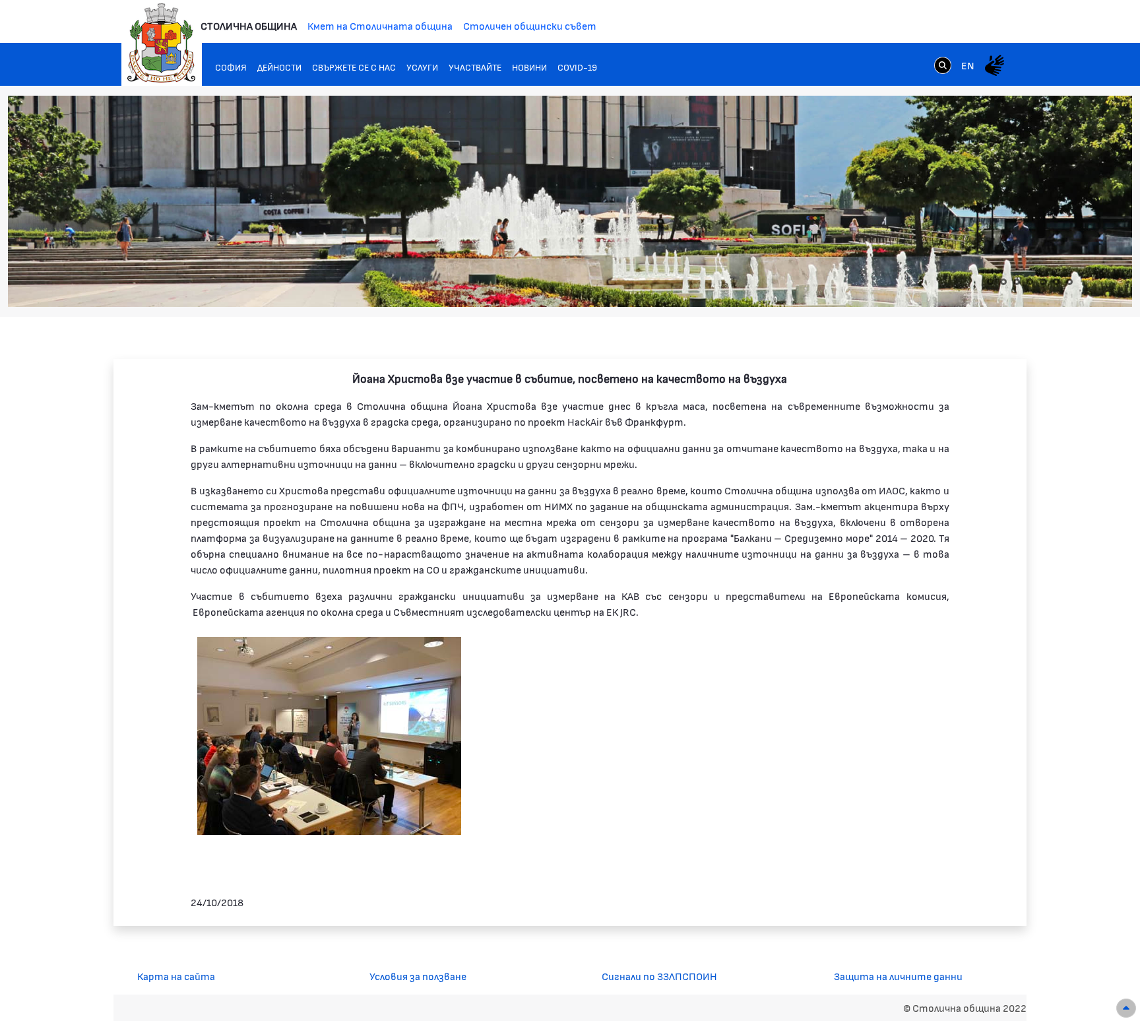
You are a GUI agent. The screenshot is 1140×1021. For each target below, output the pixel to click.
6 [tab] (1056, 282)
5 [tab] (1043, 282)
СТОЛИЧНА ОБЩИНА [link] (249, 25)
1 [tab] (990, 282)
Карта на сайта (176, 976)
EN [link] (967, 65)
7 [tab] (1069, 282)
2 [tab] (1003, 282)
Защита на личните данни (898, 976)
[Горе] (1126, 1008)
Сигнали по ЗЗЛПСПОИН (659, 976)
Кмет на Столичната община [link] (380, 25)
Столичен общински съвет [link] (529, 25)
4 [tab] (1030, 282)
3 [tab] (1016, 282)
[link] (943, 64)
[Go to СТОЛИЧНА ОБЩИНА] (161, 43)
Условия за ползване (417, 976)
